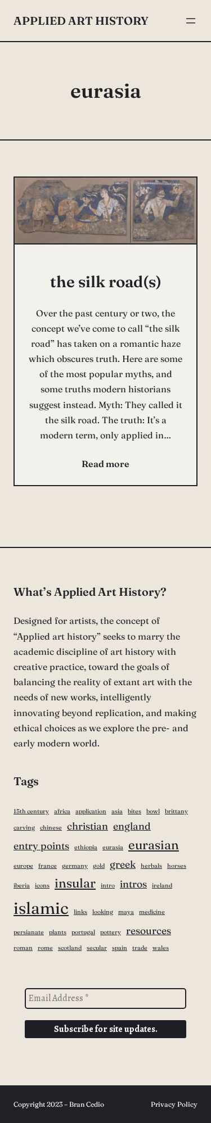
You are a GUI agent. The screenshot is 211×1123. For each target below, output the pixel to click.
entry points (41, 846)
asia (117, 811)
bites (134, 811)
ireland (162, 885)
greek (123, 864)
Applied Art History (81, 20)
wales (160, 948)
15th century (31, 811)
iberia (22, 885)
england (132, 826)
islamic (41, 908)
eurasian (153, 845)
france (47, 866)
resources (148, 931)
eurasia (112, 847)
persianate (29, 932)
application (90, 811)
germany (75, 866)
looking (102, 912)
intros (133, 884)
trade (139, 948)
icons (42, 885)
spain (119, 948)
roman (23, 948)
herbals (151, 866)
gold (99, 866)
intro (108, 885)
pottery (110, 932)
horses (176, 866)
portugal (83, 932)
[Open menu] (190, 21)
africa (62, 811)
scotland (70, 948)
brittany (176, 811)
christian (87, 826)
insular (75, 883)
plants (57, 932)
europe (23, 866)
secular (97, 948)
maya (126, 912)
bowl (153, 811)
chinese (51, 827)
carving (24, 827)
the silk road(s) (105, 281)
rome (45, 948)
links (80, 912)
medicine (152, 912)
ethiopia (85, 847)
